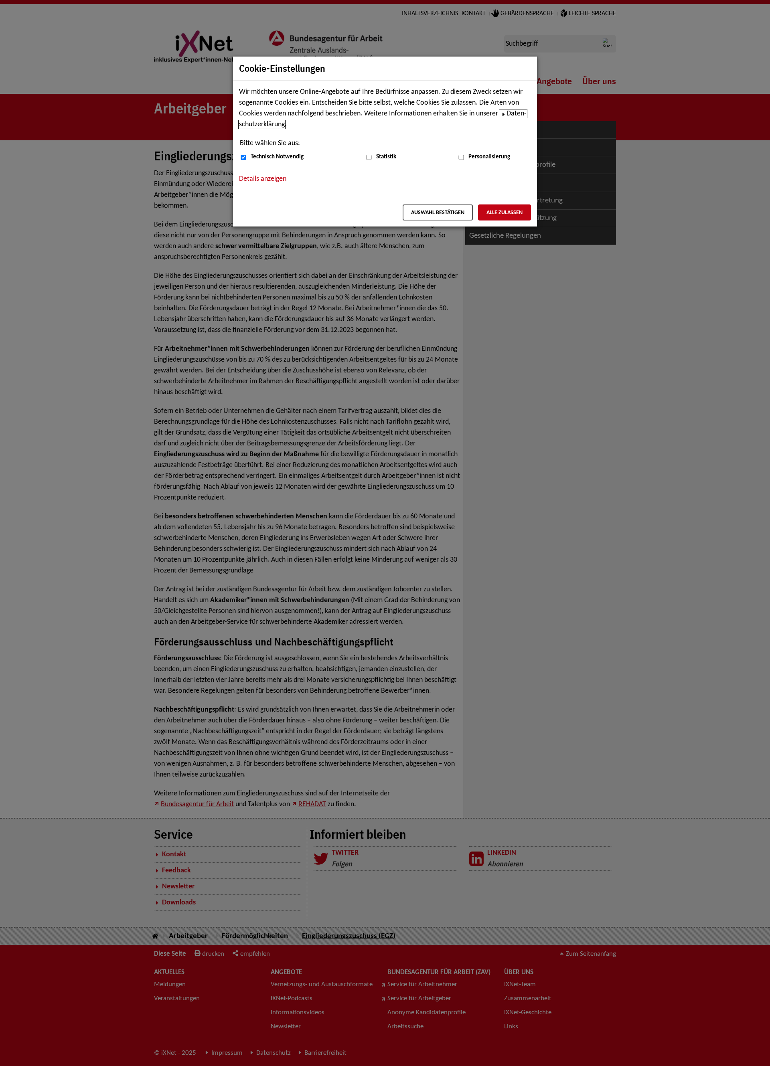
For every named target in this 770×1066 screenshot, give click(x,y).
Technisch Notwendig (277, 157)
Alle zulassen (504, 213)
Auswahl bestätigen (437, 213)
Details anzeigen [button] (262, 179)
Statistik (386, 157)
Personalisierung (489, 157)
